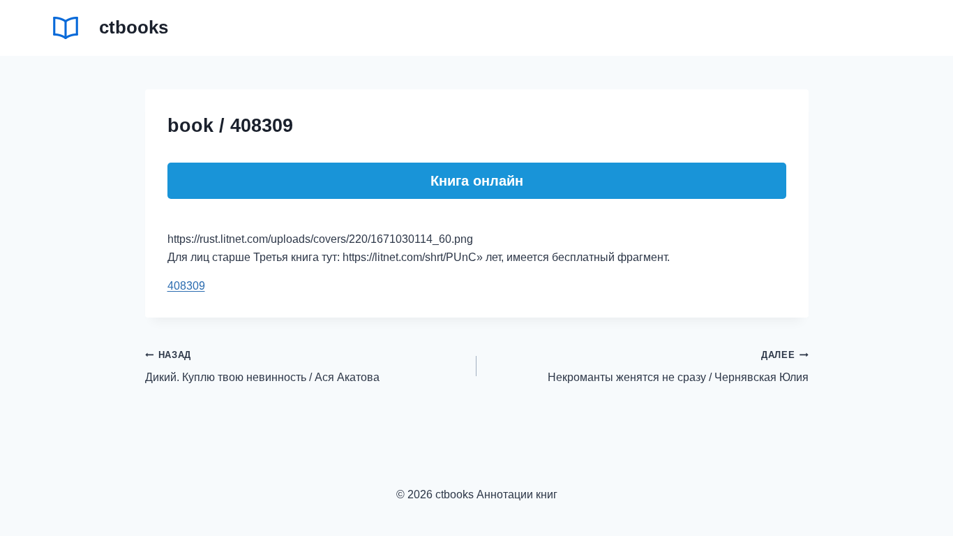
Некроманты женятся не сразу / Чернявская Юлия (678, 367)
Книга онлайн (476, 180)
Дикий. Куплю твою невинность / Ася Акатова (262, 367)
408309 (186, 286)
